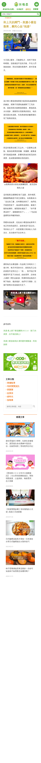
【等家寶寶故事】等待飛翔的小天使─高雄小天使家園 (19, 510)
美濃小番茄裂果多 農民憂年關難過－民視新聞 (20, 342)
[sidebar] (4, 4)
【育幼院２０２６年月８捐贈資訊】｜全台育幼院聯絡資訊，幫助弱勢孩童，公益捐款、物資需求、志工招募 (19, 477)
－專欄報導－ (8, 18)
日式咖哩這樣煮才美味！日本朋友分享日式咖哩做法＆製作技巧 (19, 540)
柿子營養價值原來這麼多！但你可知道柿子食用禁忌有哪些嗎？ (19, 570)
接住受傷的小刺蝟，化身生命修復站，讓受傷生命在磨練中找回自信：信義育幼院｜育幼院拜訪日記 (19, 443)
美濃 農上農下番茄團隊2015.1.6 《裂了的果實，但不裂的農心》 (19, 332)
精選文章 (20, 417)
